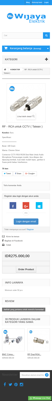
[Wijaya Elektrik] (26, 16)
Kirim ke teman (12, 237)
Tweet (8, 173)
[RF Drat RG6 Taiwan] (38, 339)
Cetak (8, 245)
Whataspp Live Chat (41, 398)
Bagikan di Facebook (14, 241)
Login (46, 2)
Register (30, 229)
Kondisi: (5, 133)
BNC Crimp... (8, 354)
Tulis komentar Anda (12, 185)
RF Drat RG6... (34, 354)
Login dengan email (26, 221)
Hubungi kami (37, 2)
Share (18, 173)
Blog (28, 2)
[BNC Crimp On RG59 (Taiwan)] (13, 339)
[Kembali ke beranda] (5, 69)
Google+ (31, 173)
